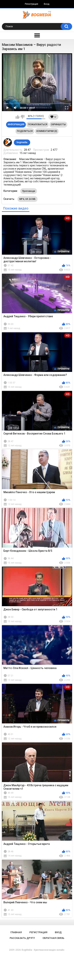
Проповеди (28, 191)
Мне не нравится (22, 117)
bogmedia (22, 142)
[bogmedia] (7, 142)
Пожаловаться (37, 124)
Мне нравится (18, 117)
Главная (16, 932)
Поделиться (25, 131)
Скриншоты (58, 124)
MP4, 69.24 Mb (27, 199)
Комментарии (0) (46, 131)
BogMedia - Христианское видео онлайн (43, 950)
